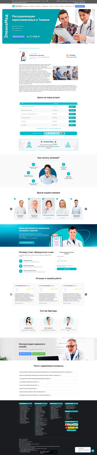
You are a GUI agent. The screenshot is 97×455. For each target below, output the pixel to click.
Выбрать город (72, 430)
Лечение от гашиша (23, 416)
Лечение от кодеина (23, 414)
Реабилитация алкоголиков (70, 407)
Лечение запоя (37, 426)
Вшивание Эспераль (38, 419)
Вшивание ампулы (38, 421)
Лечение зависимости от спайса (25, 408)
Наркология (52, 418)
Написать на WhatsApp (39, 353)
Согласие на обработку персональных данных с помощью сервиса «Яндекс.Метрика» (33, 448)
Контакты (62, 6)
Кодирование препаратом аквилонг (41, 424)
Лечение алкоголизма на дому (40, 411)
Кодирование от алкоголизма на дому (41, 420)
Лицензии (67, 415)
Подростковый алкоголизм (39, 414)
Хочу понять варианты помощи (51, 229)
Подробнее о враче (32, 58)
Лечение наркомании (23, 423)
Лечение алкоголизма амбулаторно (41, 405)
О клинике (56, 6)
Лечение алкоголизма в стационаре (41, 433)
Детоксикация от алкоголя (39, 432)
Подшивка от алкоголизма (39, 410)
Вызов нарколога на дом (54, 413)
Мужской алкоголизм (38, 408)
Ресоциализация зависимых (70, 405)
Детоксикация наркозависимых (25, 422)
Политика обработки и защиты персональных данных (28, 450)
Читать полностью (19, 303)
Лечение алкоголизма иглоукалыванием (38, 407)
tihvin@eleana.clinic (24, 440)
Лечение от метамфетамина (24, 411)
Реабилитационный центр (26, 48)
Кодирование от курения (54, 407)
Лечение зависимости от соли (25, 409)
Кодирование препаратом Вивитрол (41, 422)
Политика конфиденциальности (25, 451)
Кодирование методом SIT (39, 423)
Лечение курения (53, 408)
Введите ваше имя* (60, 256)
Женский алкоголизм (38, 431)
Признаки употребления (24, 405)
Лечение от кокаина (23, 413)
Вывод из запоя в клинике (39, 428)
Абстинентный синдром (39, 434)
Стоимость (51, 6)
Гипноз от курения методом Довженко (57, 405)
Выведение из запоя (38, 430)
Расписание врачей (69, 418)
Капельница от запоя (38, 427)
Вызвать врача (67, 268)
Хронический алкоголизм (39, 415)
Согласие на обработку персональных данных (27, 449)
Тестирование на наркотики (24, 407)
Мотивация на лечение (54, 416)
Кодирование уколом (38, 409)
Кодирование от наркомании (24, 418)
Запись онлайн (81, 6)
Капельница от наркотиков (24, 421)
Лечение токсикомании (54, 410)
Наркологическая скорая (54, 415)
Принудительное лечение (55, 409)
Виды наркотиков (23, 419)
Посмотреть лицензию (27, 242)
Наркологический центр (54, 414)
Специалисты (68, 413)
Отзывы (67, 414)
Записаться (72, 106)
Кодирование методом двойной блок (41, 418)
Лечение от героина (23, 415)
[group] (20, 209)
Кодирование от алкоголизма (40, 425)
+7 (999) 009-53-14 (68, 6)
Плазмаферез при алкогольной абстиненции (40, 413)
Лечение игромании (54, 411)
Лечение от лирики (23, 420)
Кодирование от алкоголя (39, 416)
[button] (11, 209)
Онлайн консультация (19, 36)
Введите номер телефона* (62, 260)
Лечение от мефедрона (23, 410)
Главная (20, 48)
